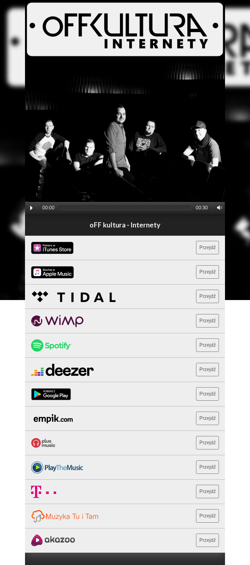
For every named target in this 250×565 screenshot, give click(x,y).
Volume (218, 208)
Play (31, 208)
